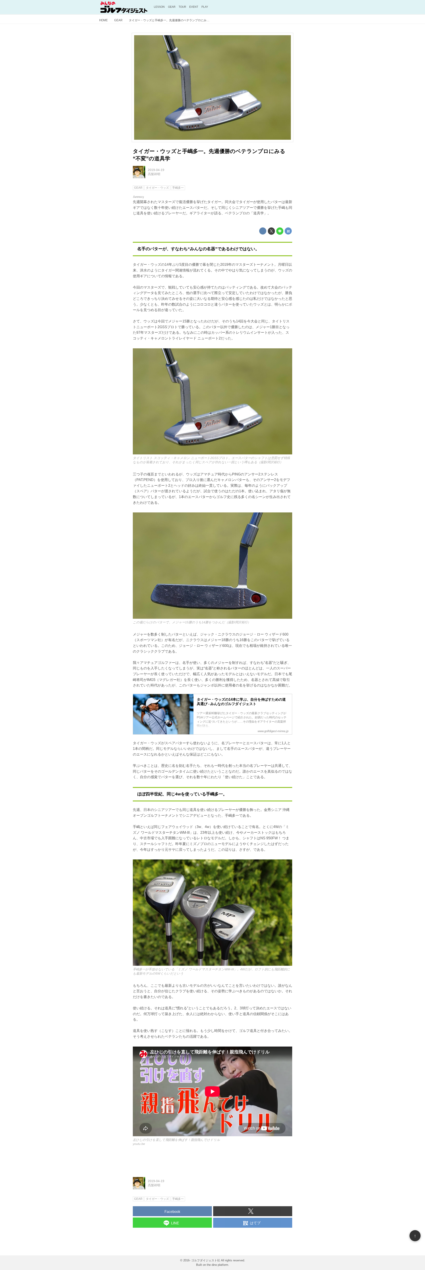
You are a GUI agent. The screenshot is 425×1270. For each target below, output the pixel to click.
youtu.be (139, 1144)
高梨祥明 (154, 174)
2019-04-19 (156, 170)
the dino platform (217, 1264)
